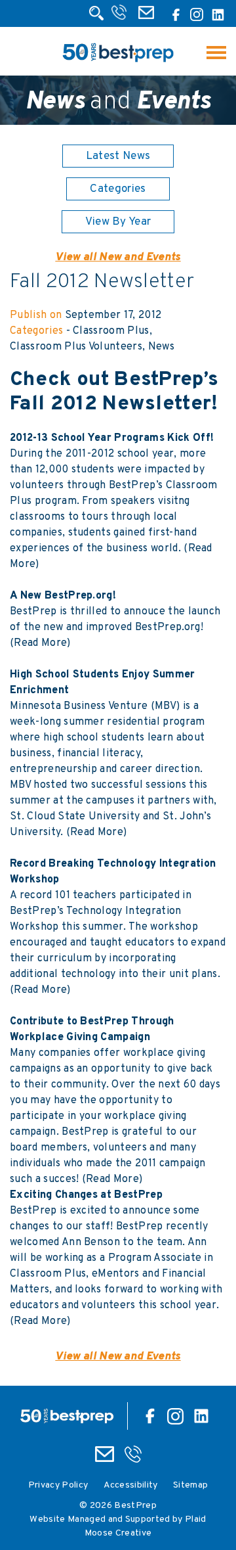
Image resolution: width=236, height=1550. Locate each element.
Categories (118, 189)
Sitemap (190, 1485)
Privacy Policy (58, 1485)
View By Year (118, 222)
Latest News (118, 156)
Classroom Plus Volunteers (76, 346)
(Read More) (40, 643)
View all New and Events (117, 257)
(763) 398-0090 (119, 16)
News (161, 346)
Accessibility (131, 1485)
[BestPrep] (118, 63)
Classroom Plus (111, 331)
